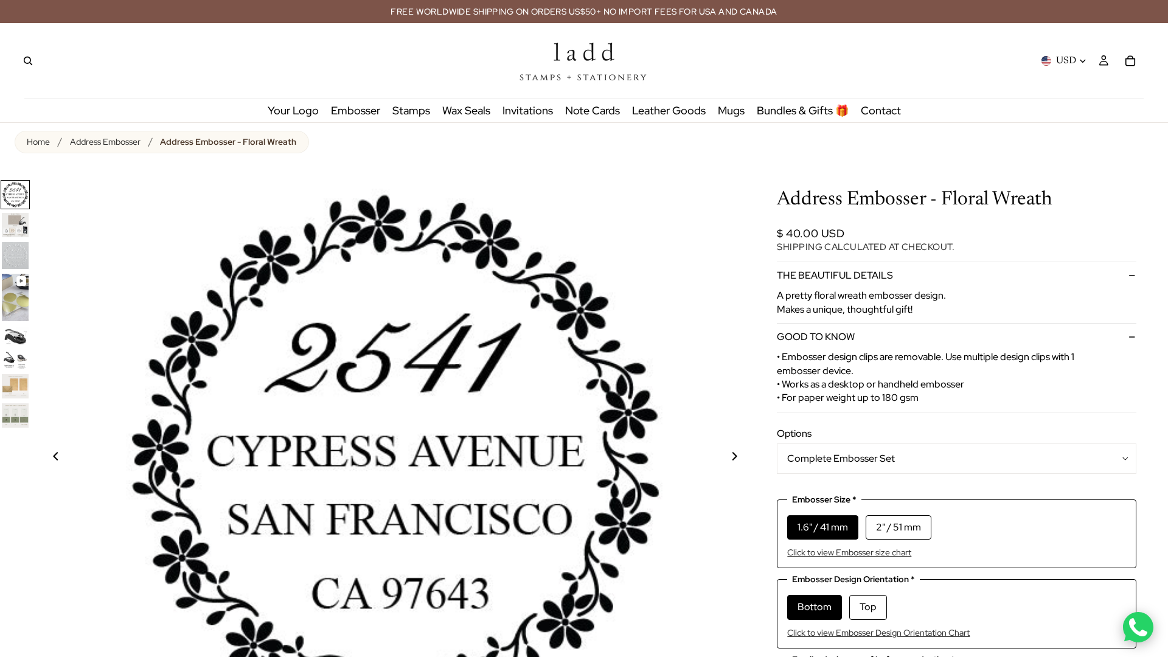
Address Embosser (105, 141)
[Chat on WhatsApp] (1138, 627)
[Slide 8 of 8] (15, 415)
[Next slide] (741, 458)
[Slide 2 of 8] (15, 225)
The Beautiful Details (835, 275)
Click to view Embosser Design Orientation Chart (878, 632)
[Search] (28, 60)
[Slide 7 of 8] (15, 386)
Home (38, 141)
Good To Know (816, 336)
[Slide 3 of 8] (15, 255)
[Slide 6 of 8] (15, 360)
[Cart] (1130, 60)
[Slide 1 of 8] (15, 194)
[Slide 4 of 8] (15, 297)
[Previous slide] (48, 458)
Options (794, 433)
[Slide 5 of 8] (15, 336)
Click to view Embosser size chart (849, 552)
